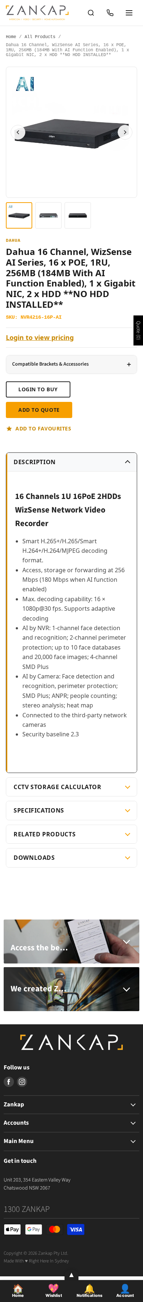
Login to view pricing (40, 337)
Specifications (39, 810)
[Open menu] (129, 13)
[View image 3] (78, 215)
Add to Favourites (43, 428)
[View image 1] (19, 215)
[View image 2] (48, 215)
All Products (40, 37)
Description (35, 462)
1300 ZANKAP (27, 1209)
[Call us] (110, 13)
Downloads (34, 858)
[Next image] (125, 132)
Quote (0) (138, 330)
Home (11, 37)
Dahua (13, 240)
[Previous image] (18, 132)
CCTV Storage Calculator (58, 787)
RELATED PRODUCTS (45, 834)
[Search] (91, 13)
